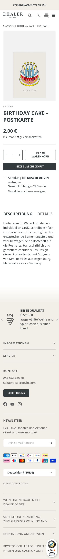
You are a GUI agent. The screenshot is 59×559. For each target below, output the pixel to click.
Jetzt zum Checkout (30, 166)
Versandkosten (32, 137)
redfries (8, 106)
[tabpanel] (29, 243)
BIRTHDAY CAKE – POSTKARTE (33, 26)
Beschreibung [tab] (17, 213)
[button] (46, 15)
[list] (29, 66)
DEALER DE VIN (20, 483)
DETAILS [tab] (45, 213)
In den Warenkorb (40, 155)
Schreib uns (16, 393)
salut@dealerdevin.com (19, 383)
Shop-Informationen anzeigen (26, 191)
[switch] (52, 554)
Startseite (8, 26)
